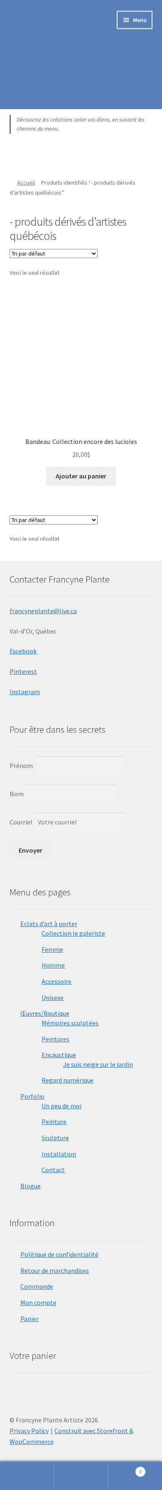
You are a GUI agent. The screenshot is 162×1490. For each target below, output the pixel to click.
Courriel (22, 822)
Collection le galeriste (73, 933)
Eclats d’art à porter (48, 923)
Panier (29, 1318)
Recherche (81, 1476)
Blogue (30, 1186)
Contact (53, 1170)
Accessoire (56, 981)
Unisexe (53, 997)
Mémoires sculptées (70, 1023)
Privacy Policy (29, 1431)
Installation (59, 1154)
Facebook (24, 651)
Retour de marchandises (54, 1270)
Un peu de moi (61, 1106)
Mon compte (38, 1302)
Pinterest (23, 671)
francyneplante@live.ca (43, 611)
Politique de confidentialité (59, 1254)
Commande (36, 1286)
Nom (17, 794)
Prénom (21, 765)
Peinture (54, 1121)
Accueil (26, 182)
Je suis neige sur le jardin (98, 1064)
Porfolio (32, 1096)
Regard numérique (67, 1080)
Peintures (55, 1039)
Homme (53, 965)
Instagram (25, 692)
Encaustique (59, 1055)
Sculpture (55, 1138)
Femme (52, 949)
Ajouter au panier (81, 476)
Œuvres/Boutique (44, 1013)
